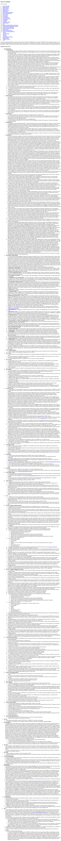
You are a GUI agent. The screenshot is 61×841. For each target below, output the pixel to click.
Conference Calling (6, 21)
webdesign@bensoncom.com (13, 308)
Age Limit (5, 35)
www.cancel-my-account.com (51, 546)
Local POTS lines (6, 17)
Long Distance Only (7, 18)
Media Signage (6, 29)
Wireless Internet (6, 7)
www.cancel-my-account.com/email (44, 721)
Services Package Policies (8, 36)
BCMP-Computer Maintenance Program (10, 26)
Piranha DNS (5, 11)
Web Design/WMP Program (8, 12)
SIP (3, 24)
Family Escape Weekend (7, 30)
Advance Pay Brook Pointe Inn (9, 31)
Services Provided (6, 6)
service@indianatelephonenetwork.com (40, 811)
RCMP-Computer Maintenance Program (10, 25)
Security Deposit (6, 33)
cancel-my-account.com (33, 780)
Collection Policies (6, 38)
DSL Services (5, 14)
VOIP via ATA (5, 23)
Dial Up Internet (6, 8)
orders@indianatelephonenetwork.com (15, 459)
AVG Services (5, 15)
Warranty (4, 34)
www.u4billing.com (42, 418)
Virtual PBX (5, 19)
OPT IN (4, 32)
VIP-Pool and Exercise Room (8, 27)
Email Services (5, 9)
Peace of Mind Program (7, 13)
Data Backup (5, 16)
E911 (4, 40)
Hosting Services (6, 10)
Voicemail (5, 20)
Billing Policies (6, 37)
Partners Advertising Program (8, 28)
